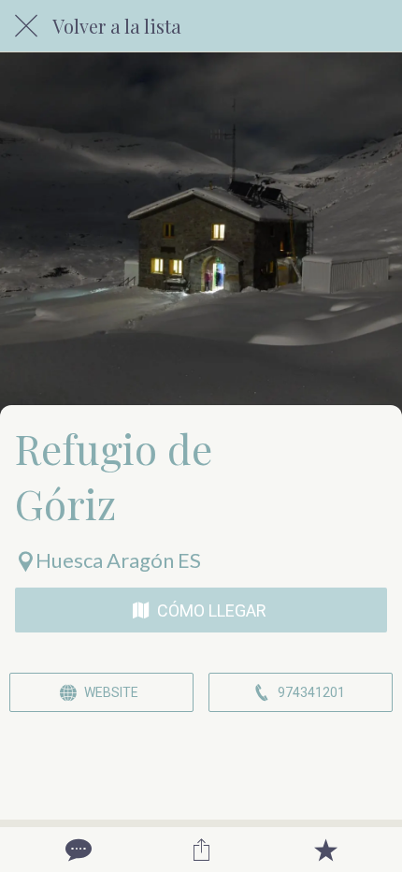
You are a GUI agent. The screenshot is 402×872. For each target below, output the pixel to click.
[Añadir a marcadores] (325, 849)
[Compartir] (201, 849)
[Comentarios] (76, 849)
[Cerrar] (26, 26)
